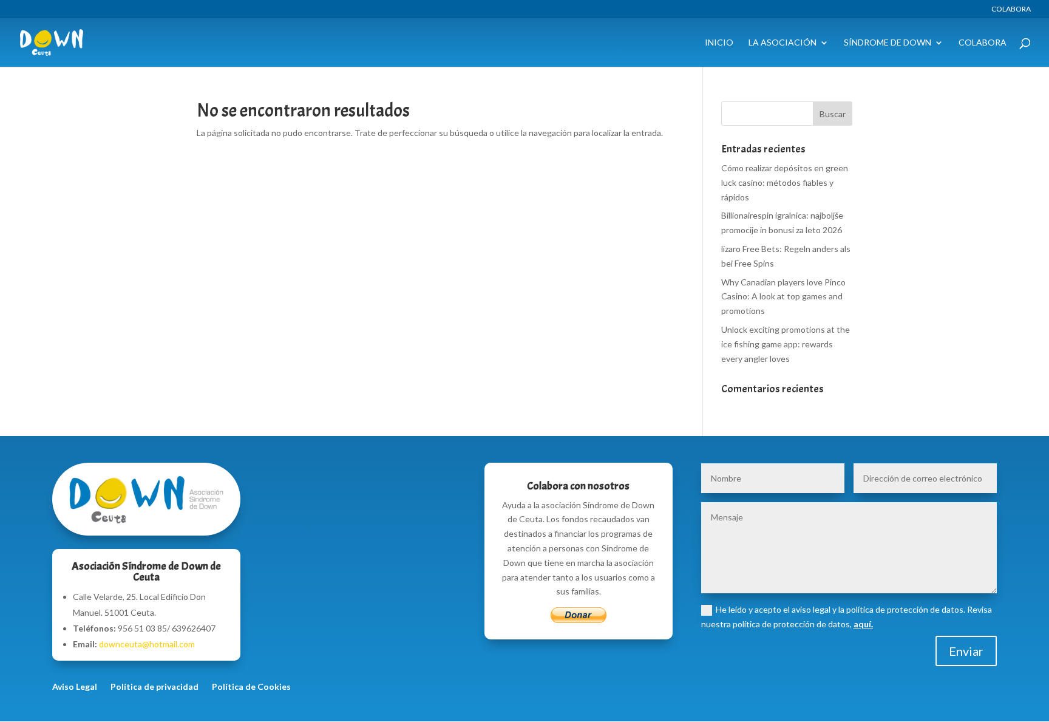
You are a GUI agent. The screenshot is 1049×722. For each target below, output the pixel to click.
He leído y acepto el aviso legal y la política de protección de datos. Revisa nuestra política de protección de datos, (846, 616)
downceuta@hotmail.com (147, 644)
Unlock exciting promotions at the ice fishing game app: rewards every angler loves (785, 344)
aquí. (863, 624)
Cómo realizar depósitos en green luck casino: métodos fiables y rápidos (784, 182)
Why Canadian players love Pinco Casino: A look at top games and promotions (783, 296)
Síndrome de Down (887, 42)
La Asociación (782, 42)
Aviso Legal (74, 687)
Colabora (1011, 9)
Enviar (966, 651)
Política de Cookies (251, 687)
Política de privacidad (154, 687)
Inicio (719, 42)
